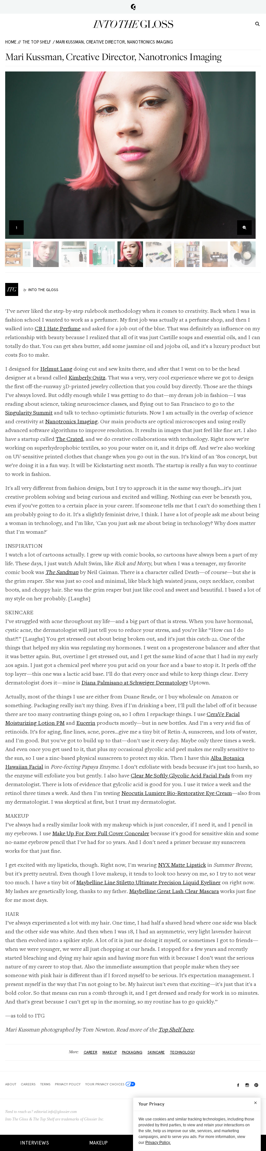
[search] (257, 23)
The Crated (69, 438)
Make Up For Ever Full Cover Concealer (100, 833)
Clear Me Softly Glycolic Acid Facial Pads (180, 775)
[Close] (255, 1103)
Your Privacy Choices (104, 1084)
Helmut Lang (56, 368)
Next (249, 155)
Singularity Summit (29, 412)
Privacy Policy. (158, 1142)
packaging (132, 1052)
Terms (45, 1084)
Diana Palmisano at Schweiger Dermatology (134, 682)
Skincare (156, 1052)
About (10, 1084)
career (90, 1052)
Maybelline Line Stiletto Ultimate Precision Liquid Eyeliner (148, 882)
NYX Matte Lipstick (182, 864)
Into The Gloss (43, 290)
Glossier (133, 7)
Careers (28, 1084)
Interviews (34, 1143)
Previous (12, 155)
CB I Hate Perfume (57, 328)
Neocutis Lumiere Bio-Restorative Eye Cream (176, 793)
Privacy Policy (67, 1084)
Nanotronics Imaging (71, 421)
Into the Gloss (133, 24)
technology (182, 1052)
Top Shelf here (175, 1029)
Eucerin (85, 722)
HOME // (13, 42)
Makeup (98, 1143)
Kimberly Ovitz (86, 377)
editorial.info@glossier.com (55, 1111)
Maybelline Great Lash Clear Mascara (174, 891)
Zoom (244, 227)
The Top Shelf (36, 42)
